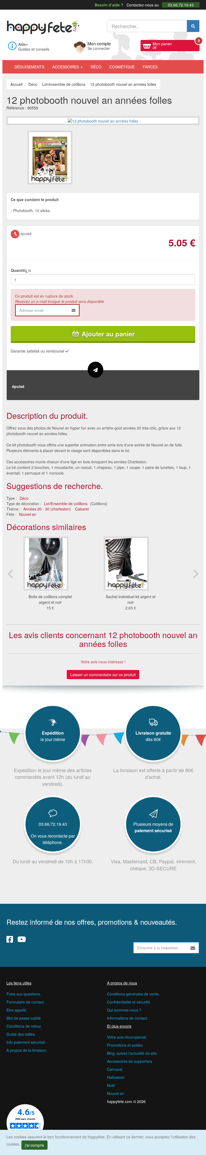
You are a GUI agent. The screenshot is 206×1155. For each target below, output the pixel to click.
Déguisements (29, 66)
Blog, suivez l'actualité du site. (132, 1053)
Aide (22, 44)
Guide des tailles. (21, 1034)
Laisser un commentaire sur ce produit (103, 674)
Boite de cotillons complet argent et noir (50, 599)
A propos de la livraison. (26, 1050)
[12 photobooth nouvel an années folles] (64, 157)
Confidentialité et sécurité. (129, 1002)
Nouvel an (27, 514)
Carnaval (114, 1069)
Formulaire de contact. (25, 1002)
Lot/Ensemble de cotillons (65, 503)
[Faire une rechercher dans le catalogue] (193, 26)
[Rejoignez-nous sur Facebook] (9, 939)
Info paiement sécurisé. (26, 1042)
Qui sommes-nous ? (124, 1010)
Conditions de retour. (24, 1026)
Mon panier (176, 45)
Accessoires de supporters (129, 1061)
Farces (150, 66)
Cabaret (82, 509)
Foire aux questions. (23, 994)
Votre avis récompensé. (127, 1037)
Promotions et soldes (125, 1045)
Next (195, 574)
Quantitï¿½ (21, 270)
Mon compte (99, 45)
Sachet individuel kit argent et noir (131, 599)
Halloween (116, 1077)
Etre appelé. (16, 1010)
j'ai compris (34, 1145)
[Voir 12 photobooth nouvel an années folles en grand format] (103, 120)
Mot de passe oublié (23, 1018)
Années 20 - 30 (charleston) (47, 509)
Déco (96, 66)
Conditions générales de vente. (133, 994)
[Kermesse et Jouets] (165, 64)
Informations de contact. (127, 1018)
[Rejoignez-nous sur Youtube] (21, 939)
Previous (10, 574)
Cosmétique (122, 66)
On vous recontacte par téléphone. (53, 839)
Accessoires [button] (66, 66)
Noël (111, 1085)
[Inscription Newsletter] (193, 947)
